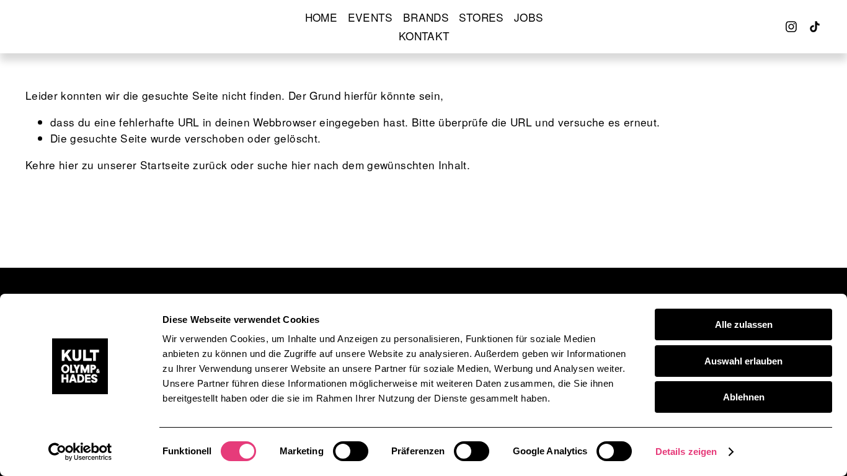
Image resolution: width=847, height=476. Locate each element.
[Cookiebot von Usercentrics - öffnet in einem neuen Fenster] (80, 452)
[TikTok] (815, 26)
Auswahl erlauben (743, 361)
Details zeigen (686, 451)
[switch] (350, 451)
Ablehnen (744, 397)
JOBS (528, 17)
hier (68, 164)
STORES (481, 17)
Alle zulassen (744, 324)
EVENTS (370, 17)
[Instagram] (791, 26)
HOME (321, 17)
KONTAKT (424, 35)
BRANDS (426, 17)
